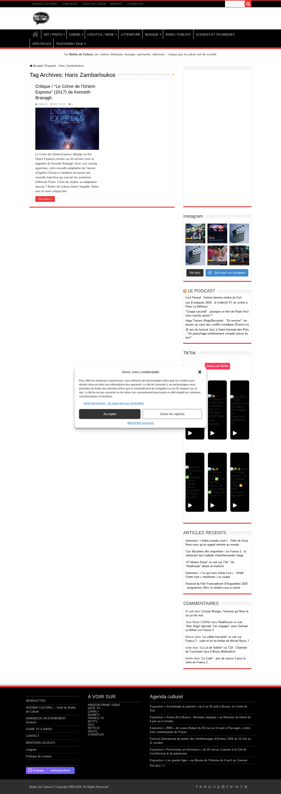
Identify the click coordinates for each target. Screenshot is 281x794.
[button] (200, 372)
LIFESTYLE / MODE (100, 34)
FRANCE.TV (96, 718)
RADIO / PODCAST (178, 34)
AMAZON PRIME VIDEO (104, 705)
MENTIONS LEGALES (140, 422)
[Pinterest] (205, 786)
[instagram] (241, 786)
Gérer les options (172, 414)
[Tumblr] (227, 786)
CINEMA (74, 34)
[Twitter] (201, 786)
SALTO (92, 731)
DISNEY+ (94, 714)
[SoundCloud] (236, 786)
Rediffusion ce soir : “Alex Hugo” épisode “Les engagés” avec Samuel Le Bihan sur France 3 (217, 626)
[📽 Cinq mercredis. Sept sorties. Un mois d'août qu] (239, 255)
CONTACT (32, 736)
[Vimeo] (231, 786)
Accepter (109, 414)
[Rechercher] (248, 4)
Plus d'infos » (45, 199)
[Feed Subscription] (173, 74)
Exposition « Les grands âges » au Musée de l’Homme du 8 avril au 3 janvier (198, 760)
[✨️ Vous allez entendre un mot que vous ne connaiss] (217, 255)
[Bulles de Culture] (41, 17)
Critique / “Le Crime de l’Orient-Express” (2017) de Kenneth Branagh (65, 92)
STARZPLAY (96, 734)
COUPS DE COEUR (94, 3)
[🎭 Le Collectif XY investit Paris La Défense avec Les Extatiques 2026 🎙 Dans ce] (217, 410)
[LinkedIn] (209, 786)
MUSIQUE (152, 34)
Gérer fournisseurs (94, 403)
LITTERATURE (130, 34)
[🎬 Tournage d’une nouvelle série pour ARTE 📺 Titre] (195, 255)
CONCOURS (69, 3)
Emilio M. (43, 104)
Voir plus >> (157, 765)
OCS (91, 724)
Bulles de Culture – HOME (35, 34)
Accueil (37, 65)
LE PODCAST (135, 3)
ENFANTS (116, 3)
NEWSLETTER (35, 700)
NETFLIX (94, 728)
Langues (31, 749)
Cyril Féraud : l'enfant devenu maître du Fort (213, 297)
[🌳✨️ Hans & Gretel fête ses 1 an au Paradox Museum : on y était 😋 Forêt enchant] (239, 482)
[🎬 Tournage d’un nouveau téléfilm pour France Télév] (239, 233)
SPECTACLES (41, 43)
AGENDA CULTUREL (45, 3)
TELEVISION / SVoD (69, 43)
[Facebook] (196, 786)
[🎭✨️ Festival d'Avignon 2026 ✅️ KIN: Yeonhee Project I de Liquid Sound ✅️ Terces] (217, 482)
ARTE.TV (94, 708)
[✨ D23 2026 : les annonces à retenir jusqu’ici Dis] (217, 233)
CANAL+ (93, 711)
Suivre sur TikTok (217, 366)
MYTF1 (92, 721)
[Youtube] (218, 786)
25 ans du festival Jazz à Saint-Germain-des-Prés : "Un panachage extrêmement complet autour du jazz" (217, 333)
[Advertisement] (217, 138)
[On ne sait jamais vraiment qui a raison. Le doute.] (195, 233)
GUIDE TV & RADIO (39, 729)
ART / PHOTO (53, 34)
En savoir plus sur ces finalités (126, 403)
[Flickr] (214, 786)
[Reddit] (223, 786)
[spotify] (246, 786)
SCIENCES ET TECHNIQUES (215, 34)
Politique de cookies (39, 756)
